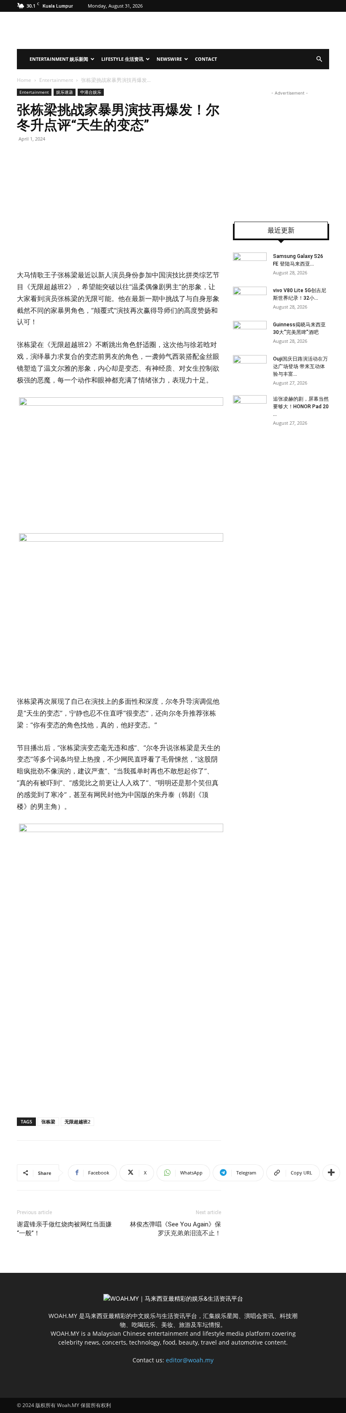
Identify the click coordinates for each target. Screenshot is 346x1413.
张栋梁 (48, 1121)
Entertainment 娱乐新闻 (59, 59)
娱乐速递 (64, 92)
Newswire (169, 59)
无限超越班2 (77, 1121)
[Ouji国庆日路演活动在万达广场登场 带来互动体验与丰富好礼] (250, 367)
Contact (206, 59)
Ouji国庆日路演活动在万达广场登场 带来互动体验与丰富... (300, 366)
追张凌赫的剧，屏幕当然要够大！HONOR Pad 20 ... (301, 406)
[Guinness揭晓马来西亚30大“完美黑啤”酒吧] (250, 332)
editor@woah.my (190, 1360)
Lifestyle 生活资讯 (122, 59)
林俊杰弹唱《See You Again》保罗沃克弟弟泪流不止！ (175, 1228)
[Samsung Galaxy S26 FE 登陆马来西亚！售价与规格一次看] (250, 264)
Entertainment (56, 80)
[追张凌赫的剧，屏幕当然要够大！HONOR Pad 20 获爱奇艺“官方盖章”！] (250, 407)
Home (24, 80)
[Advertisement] (289, 150)
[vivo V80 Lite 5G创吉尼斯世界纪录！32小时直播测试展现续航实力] (250, 298)
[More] (331, 1172)
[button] (319, 59)
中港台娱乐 (90, 92)
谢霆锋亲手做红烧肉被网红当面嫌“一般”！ (64, 1228)
